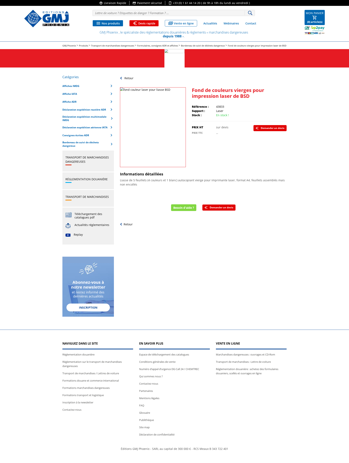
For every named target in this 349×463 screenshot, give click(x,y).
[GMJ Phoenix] (46, 18)
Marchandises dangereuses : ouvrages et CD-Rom (245, 354)
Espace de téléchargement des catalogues (164, 354)
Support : (198, 111)
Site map (144, 427)
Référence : (200, 107)
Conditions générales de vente (157, 362)
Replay (78, 234)
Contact (250, 23)
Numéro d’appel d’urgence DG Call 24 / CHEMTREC (169, 369)
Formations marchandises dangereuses (86, 388)
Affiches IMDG (88, 85)
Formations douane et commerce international (90, 380)
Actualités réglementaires (92, 225)
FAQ (141, 405)
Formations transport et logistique (83, 395)
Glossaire (144, 412)
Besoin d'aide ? (183, 208)
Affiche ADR (88, 101)
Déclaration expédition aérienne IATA (88, 127)
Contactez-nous (71, 409)
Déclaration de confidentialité (156, 434)
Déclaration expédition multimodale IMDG (88, 118)
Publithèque (146, 420)
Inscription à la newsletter (77, 402)
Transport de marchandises (87, 197)
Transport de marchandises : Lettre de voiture (243, 362)
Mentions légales (149, 398)
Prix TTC (197, 133)
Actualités (210, 23)
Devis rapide (144, 23)
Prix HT (197, 127)
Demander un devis (272, 128)
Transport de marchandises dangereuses (87, 159)
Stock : (197, 115)
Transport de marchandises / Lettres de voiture (90, 373)
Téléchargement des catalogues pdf (88, 215)
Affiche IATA (88, 93)
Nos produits (108, 23)
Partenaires (146, 391)
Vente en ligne (181, 23)
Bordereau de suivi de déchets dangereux (88, 144)
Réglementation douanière (86, 179)
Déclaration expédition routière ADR (88, 109)
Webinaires (231, 23)
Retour (129, 78)
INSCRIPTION (88, 307)
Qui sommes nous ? (151, 376)
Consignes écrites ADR (88, 135)
